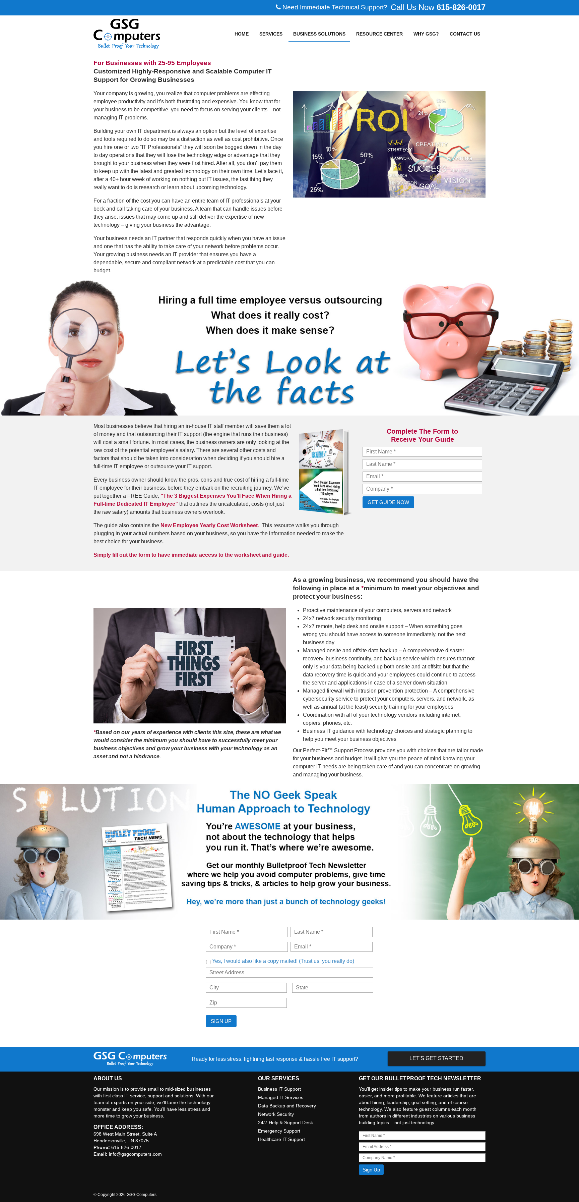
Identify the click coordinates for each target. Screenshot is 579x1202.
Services (270, 34)
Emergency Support (279, 1131)
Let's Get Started (436, 1058)
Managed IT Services (280, 1097)
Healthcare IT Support (281, 1139)
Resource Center (379, 34)
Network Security (276, 1114)
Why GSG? (426, 34)
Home (242, 34)
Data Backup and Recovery (287, 1105)
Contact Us (465, 34)
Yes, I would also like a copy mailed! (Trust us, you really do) (283, 961)
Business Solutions (319, 34)
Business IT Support (279, 1089)
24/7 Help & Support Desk (285, 1122)
